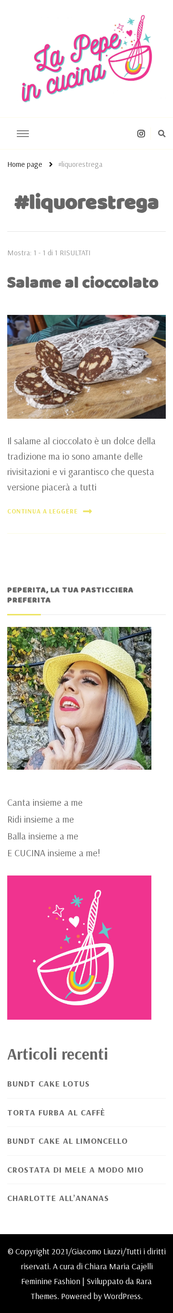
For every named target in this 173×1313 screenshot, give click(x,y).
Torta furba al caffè (56, 1112)
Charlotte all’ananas (58, 1197)
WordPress (122, 1295)
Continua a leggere (42, 511)
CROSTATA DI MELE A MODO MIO (75, 1169)
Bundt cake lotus (48, 1083)
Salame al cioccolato (83, 283)
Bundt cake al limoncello (67, 1140)
